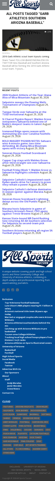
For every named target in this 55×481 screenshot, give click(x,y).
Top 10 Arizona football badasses (22, 302)
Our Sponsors (12, 372)
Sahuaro (38, 430)
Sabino (6, 418)
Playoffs (22, 434)
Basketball (10, 350)
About (5, 376)
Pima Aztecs (25, 426)
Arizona (23, 437)
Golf (39, 441)
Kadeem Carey (40, 449)
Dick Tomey (35, 437)
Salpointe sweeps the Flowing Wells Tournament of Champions (24, 103)
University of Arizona (13, 346)
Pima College (27, 441)
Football (9, 352)
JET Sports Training (35, 445)
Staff (7, 379)
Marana (7, 445)
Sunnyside (22, 414)
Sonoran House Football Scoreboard (24, 153)
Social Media (8, 359)
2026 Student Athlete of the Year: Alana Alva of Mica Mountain (26, 96)
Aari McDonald (10, 441)
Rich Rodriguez (38, 411)
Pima (5, 430)
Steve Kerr (8, 453)
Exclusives (7, 299)
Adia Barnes (22, 411)
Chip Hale (18, 445)
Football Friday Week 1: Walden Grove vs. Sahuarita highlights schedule (27, 171)
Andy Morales (14, 383)
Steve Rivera (13, 388)
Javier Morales (14, 385)
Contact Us (8, 392)
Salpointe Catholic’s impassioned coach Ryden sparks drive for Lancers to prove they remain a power (26, 182)
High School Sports (12, 356)
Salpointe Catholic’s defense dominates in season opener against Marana (26, 191)
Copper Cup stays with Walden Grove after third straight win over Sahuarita (26, 161)
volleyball (16, 430)
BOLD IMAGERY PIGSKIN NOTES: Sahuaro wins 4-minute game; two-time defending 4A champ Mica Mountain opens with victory (26, 144)
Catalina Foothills (39, 434)
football (24, 422)
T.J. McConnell (23, 449)
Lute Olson (8, 414)
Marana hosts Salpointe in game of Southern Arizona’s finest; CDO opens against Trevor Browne (25, 211)
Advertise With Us (11, 369)
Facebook (10, 362)
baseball (34, 414)
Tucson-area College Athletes (20, 334)
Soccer (27, 430)
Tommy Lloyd (9, 426)
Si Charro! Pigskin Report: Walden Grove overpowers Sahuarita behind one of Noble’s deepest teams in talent (26, 121)
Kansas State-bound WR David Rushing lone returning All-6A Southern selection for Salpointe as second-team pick (27, 221)
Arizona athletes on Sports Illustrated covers (28, 343)
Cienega (16, 418)
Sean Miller (42, 407)
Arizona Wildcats (24, 407)
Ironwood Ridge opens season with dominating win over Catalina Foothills (26, 132)
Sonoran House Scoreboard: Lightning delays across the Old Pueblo (25, 200)
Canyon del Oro (40, 422)
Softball (46, 414)
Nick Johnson (9, 437)
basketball (39, 426)
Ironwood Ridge (31, 418)
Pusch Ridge (9, 434)
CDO (48, 430)
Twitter (9, 365)
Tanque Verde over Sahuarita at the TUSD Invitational (24, 113)
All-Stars (8, 449)
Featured (8, 407)
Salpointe (8, 411)
